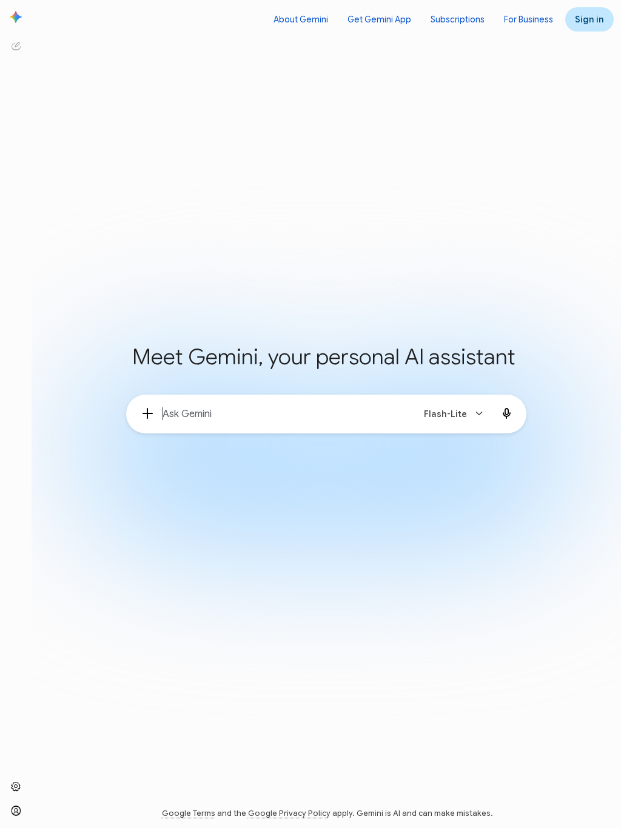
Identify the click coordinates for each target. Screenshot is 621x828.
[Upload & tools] (148, 414)
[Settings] (16, 787)
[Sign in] (15, 811)
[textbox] (283, 414)
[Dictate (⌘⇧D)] (507, 414)
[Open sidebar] (16, 17)
